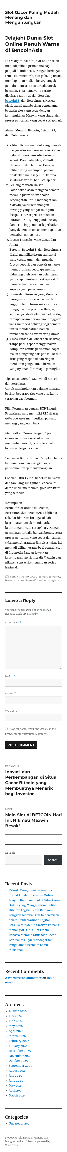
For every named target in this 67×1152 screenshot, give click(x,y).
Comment (13, 622)
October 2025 (18, 1060)
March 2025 (17, 1095)
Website (11, 710)
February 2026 (19, 1041)
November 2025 (20, 1055)
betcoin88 (12, 100)
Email (10, 693)
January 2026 (18, 1046)
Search (10, 852)
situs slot (42, 580)
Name (10, 676)
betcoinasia (12, 580)
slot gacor (53, 580)
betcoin (42, 576)
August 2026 (18, 1011)
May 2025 (16, 1085)
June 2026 (16, 1021)
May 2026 (16, 1026)
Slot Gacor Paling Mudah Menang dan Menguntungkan (32, 17)
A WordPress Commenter (23, 978)
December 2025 (20, 1050)
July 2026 (15, 1016)
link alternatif (28, 580)
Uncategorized (19, 1123)
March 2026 (17, 1036)
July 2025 (15, 1075)
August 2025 (18, 1070)
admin (14, 576)
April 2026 (16, 1031)
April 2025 (16, 1090)
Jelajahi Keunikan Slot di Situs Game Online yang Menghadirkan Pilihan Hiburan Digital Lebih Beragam (34, 905)
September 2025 (20, 1065)
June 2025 (16, 1080)
